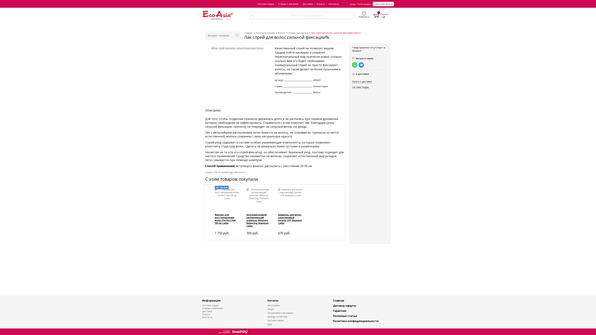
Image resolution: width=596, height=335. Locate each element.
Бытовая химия (276, 320)
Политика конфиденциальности (356, 321)
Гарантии (339, 311)
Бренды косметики (277, 316)
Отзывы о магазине (288, 3)
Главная (338, 300)
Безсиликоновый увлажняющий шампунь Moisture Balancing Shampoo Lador (257, 220)
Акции (271, 309)
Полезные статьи (345, 316)
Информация (211, 300)
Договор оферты (344, 305)
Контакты (333, 3)
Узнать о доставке (362, 81)
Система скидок (265, 3)
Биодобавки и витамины (280, 312)
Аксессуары (274, 305)
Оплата (321, 3)
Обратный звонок (383, 3)
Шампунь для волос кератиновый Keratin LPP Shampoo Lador (290, 219)
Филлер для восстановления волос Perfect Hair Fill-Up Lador (225, 219)
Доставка (308, 3)
